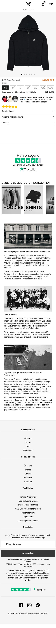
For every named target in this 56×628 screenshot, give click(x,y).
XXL (43, 87)
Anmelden (28, 553)
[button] (10, 106)
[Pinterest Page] (38, 605)
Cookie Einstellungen (28, 500)
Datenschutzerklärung (28, 504)
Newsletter (28, 450)
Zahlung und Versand (28, 520)
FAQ (28, 446)
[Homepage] (28, 4)
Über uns (28, 465)
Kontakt (27, 442)
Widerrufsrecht (28, 512)
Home (25, 9)
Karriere (27, 473)
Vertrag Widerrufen (28, 496)
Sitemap (28, 481)
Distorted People (38, 613)
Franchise (27, 477)
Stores (28, 469)
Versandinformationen (28, 577)
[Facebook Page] (21, 605)
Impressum (28, 516)
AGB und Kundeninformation (28, 508)
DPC (31, 9)
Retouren (28, 438)
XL (35, 87)
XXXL (50, 87)
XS (5, 87)
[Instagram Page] (29, 605)
